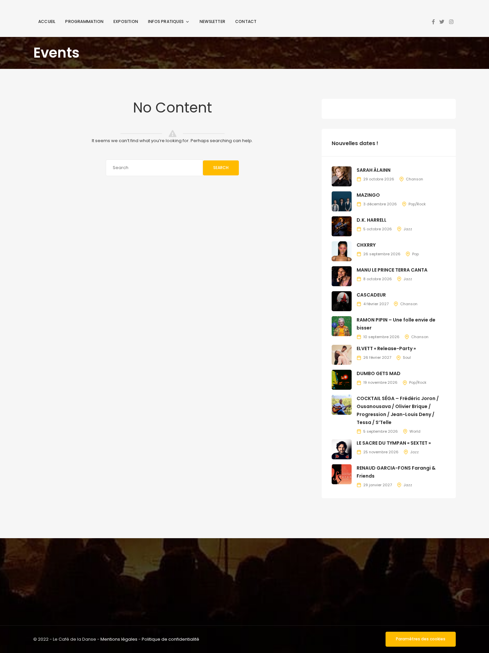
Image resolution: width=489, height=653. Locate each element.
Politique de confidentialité (170, 639)
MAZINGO (368, 195)
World (414, 431)
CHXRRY (366, 245)
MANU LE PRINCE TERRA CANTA (392, 270)
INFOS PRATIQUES (166, 21)
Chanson (414, 179)
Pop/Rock (417, 204)
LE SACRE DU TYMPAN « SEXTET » (394, 443)
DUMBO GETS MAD (379, 373)
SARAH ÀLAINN (374, 170)
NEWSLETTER (212, 21)
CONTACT (245, 21)
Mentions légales (118, 639)
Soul (407, 357)
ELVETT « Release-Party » (386, 348)
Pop (415, 254)
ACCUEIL (46, 21)
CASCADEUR (371, 295)
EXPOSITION (125, 21)
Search (221, 167)
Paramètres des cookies (420, 639)
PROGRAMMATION (84, 21)
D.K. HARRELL (372, 220)
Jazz (408, 229)
